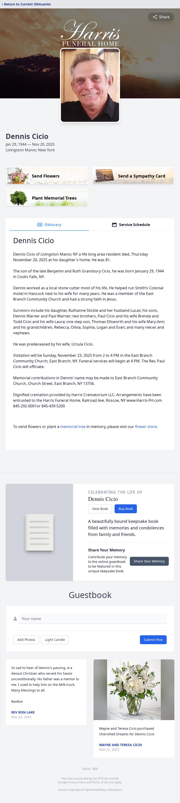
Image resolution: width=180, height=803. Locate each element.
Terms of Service (103, 782)
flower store (146, 426)
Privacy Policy (77, 782)
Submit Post (153, 639)
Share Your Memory (149, 561)
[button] (134, 689)
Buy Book (126, 508)
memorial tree (73, 426)
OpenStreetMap (95, 790)
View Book (100, 508)
